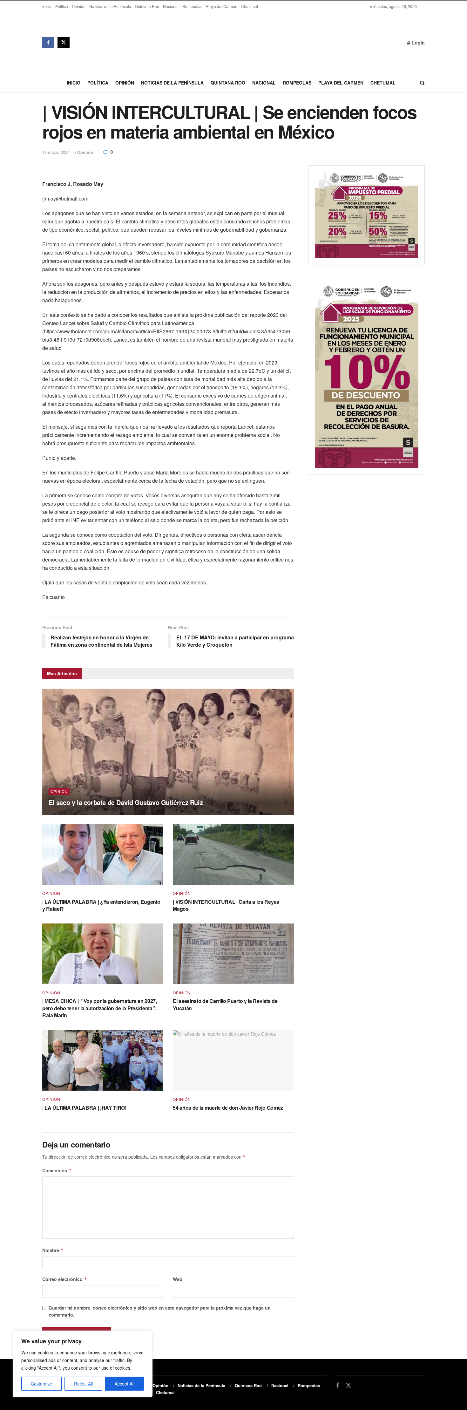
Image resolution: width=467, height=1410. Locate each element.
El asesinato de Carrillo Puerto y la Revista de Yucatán (225, 1004)
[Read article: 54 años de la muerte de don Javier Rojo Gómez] (233, 1060)
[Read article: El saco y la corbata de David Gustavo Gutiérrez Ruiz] (168, 751)
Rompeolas (192, 6)
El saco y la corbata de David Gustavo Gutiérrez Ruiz (126, 802)
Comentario (57, 1170)
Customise (41, 1383)
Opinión (78, 6)
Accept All (124, 1383)
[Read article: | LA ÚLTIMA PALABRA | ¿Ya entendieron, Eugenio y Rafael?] (102, 854)
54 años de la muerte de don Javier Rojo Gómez (228, 1107)
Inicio (46, 6)
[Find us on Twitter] (64, 42)
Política (61, 6)
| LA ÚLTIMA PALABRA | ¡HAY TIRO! (84, 1107)
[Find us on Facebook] (48, 42)
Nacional (171, 6)
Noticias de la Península (110, 6)
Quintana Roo (147, 6)
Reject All (83, 1383)
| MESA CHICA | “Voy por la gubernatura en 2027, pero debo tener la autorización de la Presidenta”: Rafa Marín (99, 1008)
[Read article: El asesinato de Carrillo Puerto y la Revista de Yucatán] (233, 953)
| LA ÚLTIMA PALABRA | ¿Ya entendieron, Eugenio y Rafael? (101, 905)
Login (418, 42)
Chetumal (249, 6)
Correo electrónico (64, 1279)
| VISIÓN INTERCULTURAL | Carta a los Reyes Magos (226, 905)
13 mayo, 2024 (56, 152)
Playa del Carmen (221, 6)
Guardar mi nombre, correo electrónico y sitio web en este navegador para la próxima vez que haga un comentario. (160, 1311)
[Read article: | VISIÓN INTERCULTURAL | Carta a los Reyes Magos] (233, 854)
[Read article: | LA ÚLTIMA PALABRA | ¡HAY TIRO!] (102, 1060)
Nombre (53, 1250)
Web (177, 1279)
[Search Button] (422, 82)
